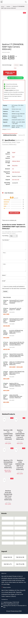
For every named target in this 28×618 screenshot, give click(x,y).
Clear (15, 68)
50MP (13, 152)
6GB (13, 165)
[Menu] (1, 2)
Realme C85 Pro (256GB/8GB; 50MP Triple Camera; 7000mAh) (8, 434)
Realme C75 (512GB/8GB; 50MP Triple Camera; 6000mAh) (8, 464)
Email (4, 281)
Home (2, 6)
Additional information (9, 135)
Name (4, 275)
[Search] (25, 2)
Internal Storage (6, 65)
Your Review (5, 240)
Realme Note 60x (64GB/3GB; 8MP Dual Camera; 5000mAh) (8, 495)
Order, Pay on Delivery (10, 73)
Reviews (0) (22, 135)
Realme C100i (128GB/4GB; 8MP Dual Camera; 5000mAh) (19, 464)
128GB (21, 65)
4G (13, 169)
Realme (8, 6)
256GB (16, 65)
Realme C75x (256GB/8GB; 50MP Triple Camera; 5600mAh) (19, 434)
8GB (16, 165)
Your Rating (5, 235)
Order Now (8, 445)
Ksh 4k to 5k (15, 179)
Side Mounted (16, 172)
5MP (13, 157)
